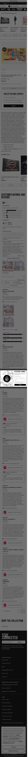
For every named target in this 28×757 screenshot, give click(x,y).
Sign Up (20, 384)
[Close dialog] (26, 371)
